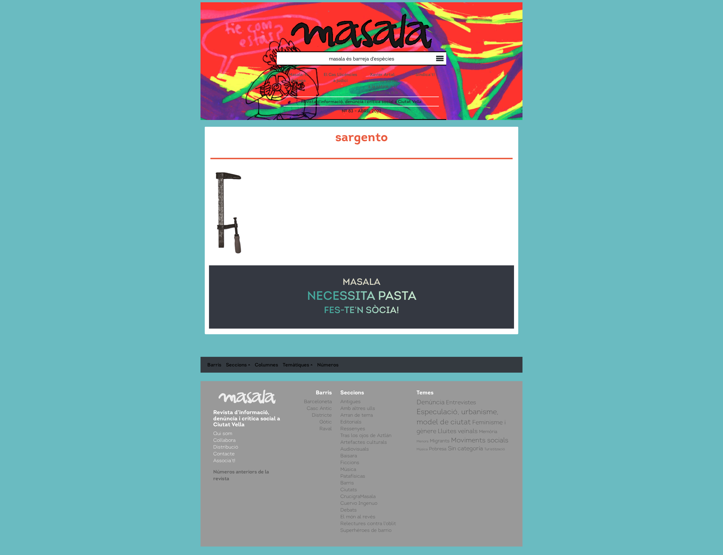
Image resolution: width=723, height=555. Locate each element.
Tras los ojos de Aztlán (365, 435)
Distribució (427, 59)
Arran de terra (356, 415)
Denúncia (431, 402)
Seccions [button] (236, 365)
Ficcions (349, 462)
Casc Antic (319, 408)
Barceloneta (318, 401)
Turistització (494, 449)
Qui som (438, 59)
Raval (325, 428)
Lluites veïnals (458, 431)
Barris (214, 365)
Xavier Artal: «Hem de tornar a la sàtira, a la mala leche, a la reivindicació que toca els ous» (383, 92)
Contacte (224, 454)
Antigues (350, 401)
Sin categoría (465, 448)
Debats (348, 510)
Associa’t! (224, 460)
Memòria (488, 431)
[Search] (321, 58)
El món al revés (357, 517)
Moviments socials (479, 440)
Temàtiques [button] (296, 365)
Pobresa (438, 449)
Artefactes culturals (363, 442)
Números (328, 365)
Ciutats (348, 489)
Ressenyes (352, 428)
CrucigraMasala (358, 496)
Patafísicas (352, 476)
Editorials (351, 422)
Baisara (348, 456)
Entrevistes (461, 402)
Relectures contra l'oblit (368, 523)
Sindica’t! (425, 74)
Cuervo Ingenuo (358, 503)
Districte (322, 415)
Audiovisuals (354, 449)
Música (348, 469)
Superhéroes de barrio (365, 530)
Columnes (266, 365)
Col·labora (433, 59)
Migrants (440, 441)
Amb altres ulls (357, 408)
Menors (422, 441)
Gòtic (325, 422)
